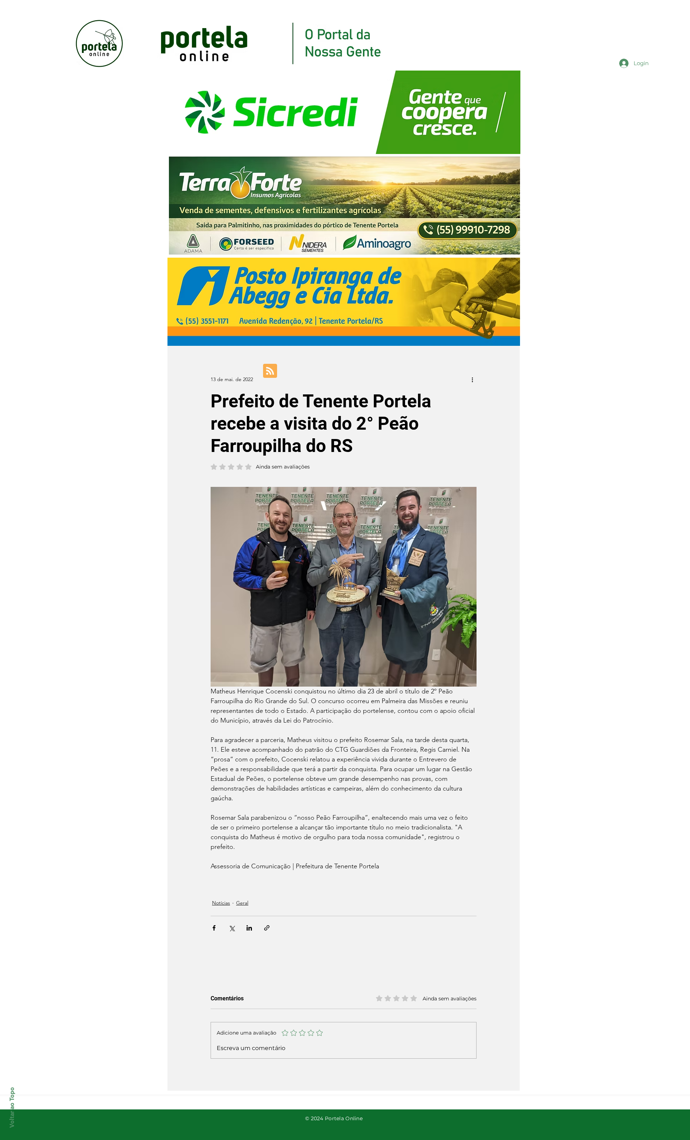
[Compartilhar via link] (266, 927)
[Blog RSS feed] (270, 371)
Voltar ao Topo (11, 1107)
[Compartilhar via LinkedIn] (249, 927)
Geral (242, 903)
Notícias (221, 903)
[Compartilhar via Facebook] (214, 927)
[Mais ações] (472, 379)
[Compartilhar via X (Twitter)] (231, 927)
